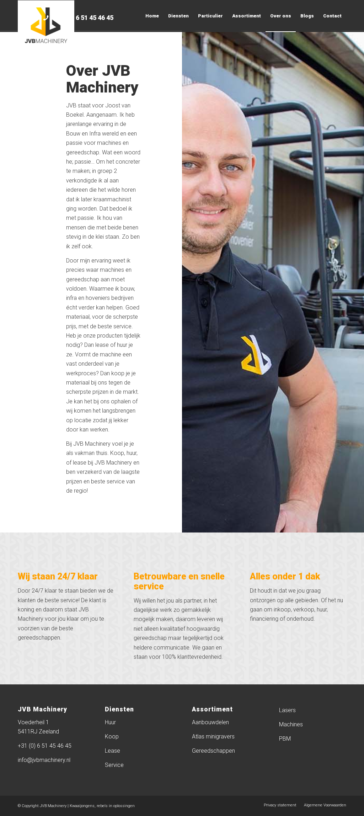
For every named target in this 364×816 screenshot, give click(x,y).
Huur (110, 722)
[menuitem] (152, 16)
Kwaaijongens (82, 806)
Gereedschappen (213, 750)
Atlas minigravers (213, 736)
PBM (285, 738)
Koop (112, 736)
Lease (112, 750)
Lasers (287, 710)
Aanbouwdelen (210, 722)
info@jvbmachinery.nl (44, 760)
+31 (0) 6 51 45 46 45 (82, 17)
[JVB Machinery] (46, 25)
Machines (291, 724)
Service (114, 765)
